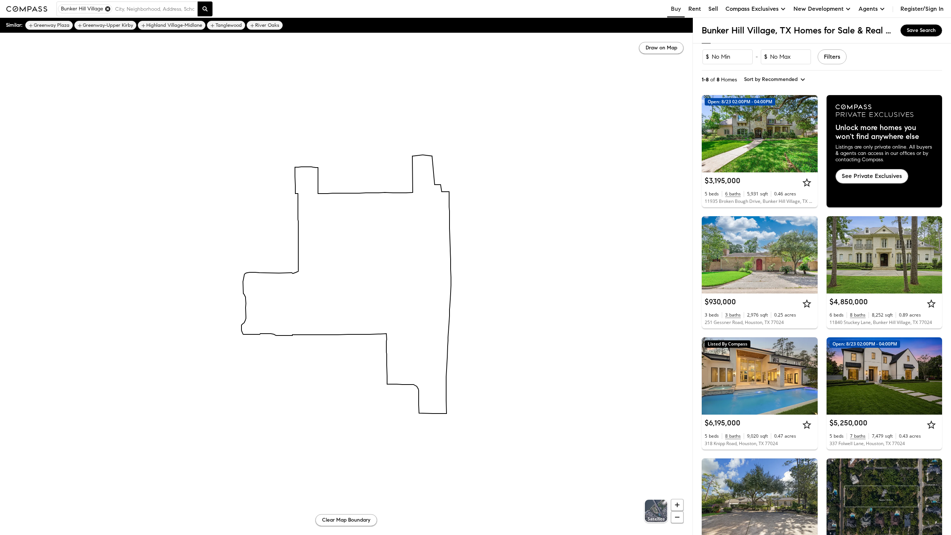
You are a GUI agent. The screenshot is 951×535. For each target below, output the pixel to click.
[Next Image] (809, 134)
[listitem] (49, 25)
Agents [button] (868, 8)
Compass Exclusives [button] (752, 8)
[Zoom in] (677, 505)
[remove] (108, 9)
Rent (694, 8)
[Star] (807, 182)
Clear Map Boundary (346, 520)
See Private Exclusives (872, 175)
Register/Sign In (922, 8)
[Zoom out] (677, 517)
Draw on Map (661, 48)
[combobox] (154, 9)
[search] (205, 8)
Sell (713, 8)
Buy (676, 8)
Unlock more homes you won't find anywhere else (877, 132)
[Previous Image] (711, 134)
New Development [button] (818, 8)
